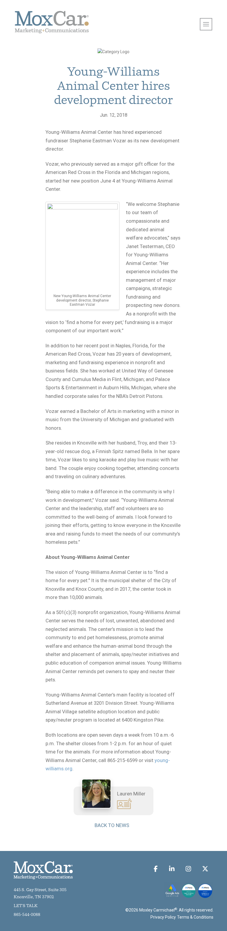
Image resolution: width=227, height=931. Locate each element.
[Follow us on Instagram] (188, 868)
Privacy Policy (163, 917)
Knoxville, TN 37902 (34, 897)
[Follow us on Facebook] (155, 868)
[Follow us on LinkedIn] (171, 868)
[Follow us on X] (205, 868)
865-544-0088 (27, 915)
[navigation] (206, 24)
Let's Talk (26, 906)
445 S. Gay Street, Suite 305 (40, 890)
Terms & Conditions (195, 917)
